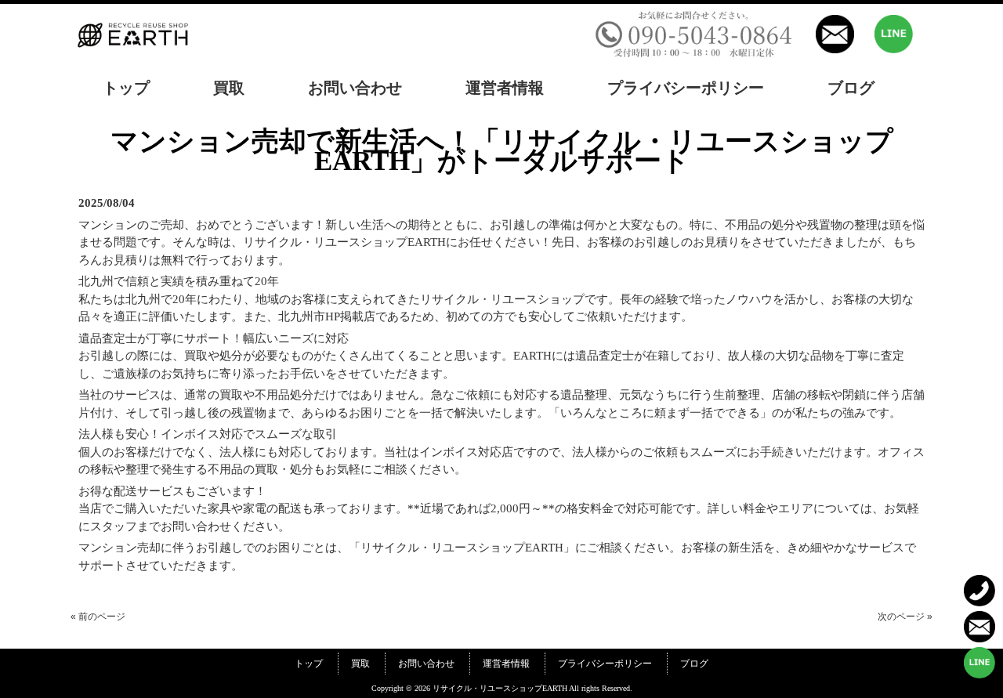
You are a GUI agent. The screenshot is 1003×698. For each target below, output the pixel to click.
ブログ (694, 663)
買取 (360, 663)
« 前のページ (98, 616)
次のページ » (905, 616)
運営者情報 (506, 663)
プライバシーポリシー (605, 663)
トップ (309, 663)
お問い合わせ (426, 663)
